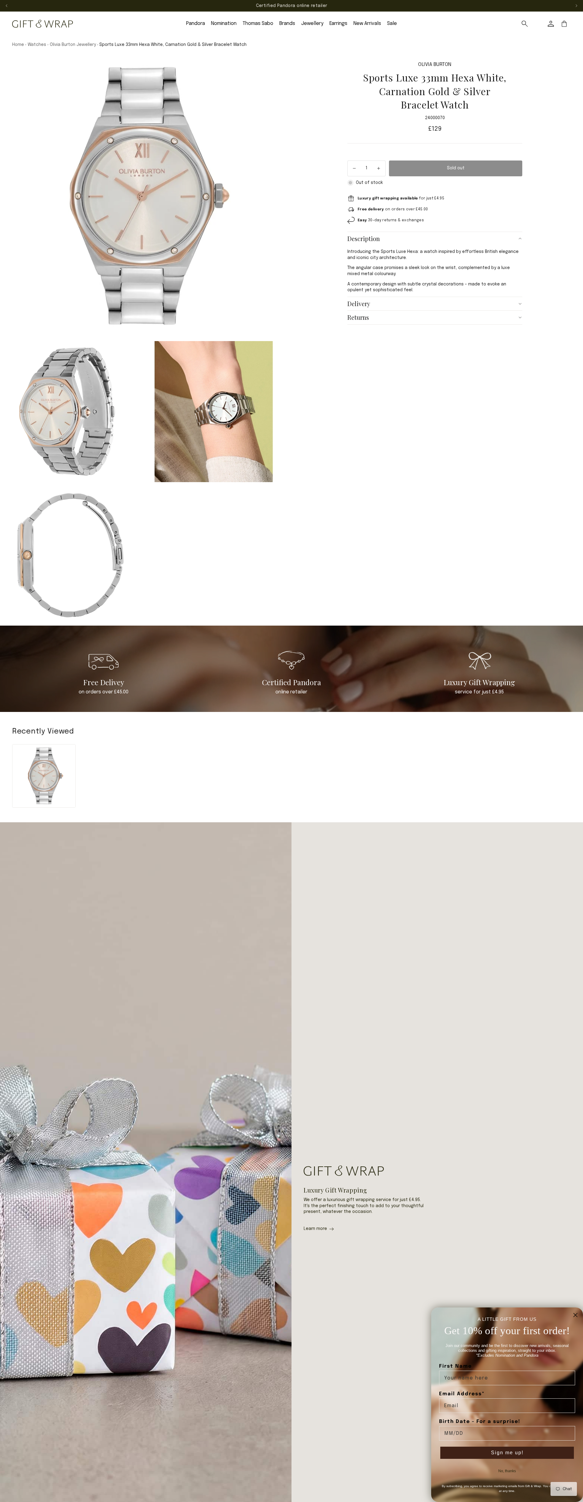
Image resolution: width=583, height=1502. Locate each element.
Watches (37, 45)
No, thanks (507, 1471)
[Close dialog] (575, 1315)
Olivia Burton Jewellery (73, 45)
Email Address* (462, 1394)
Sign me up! (507, 1452)
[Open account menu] (550, 23)
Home (18, 45)
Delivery (358, 303)
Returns (358, 317)
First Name (455, 1366)
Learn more (315, 1229)
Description (363, 238)
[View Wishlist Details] (537, 23)
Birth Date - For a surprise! (479, 1421)
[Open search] (524, 23)
